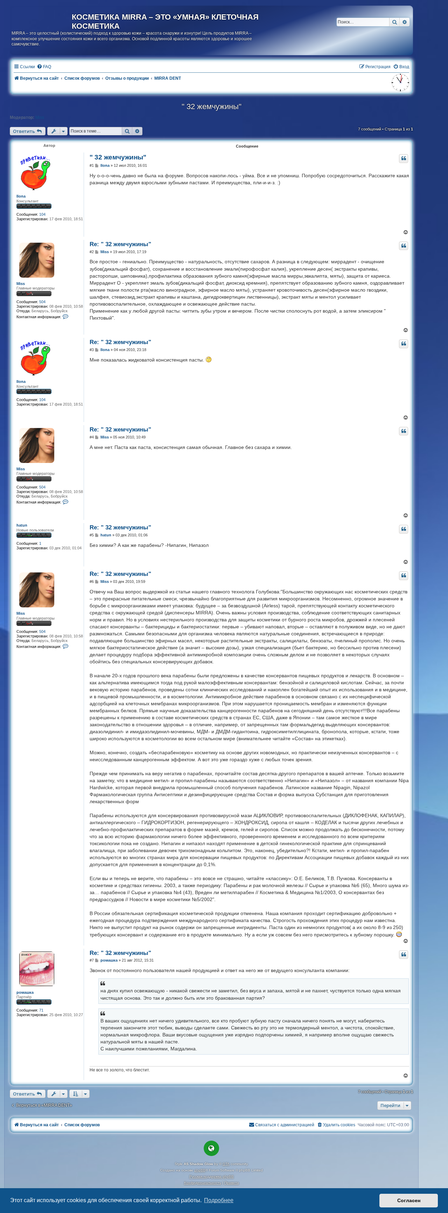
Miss (39, 117)
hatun (21, 525)
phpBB (199, 1170)
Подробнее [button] (218, 1200)
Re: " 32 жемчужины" (120, 244)
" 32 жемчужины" (211, 106)
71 (41, 1010)
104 (42, 214)
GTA (226, 1164)
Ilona (21, 196)
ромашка (25, 992)
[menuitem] (44, 67)
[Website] (211, 1148)
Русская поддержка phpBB (211, 1176)
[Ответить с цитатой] (403, 158)
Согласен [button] (408, 1200)
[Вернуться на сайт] (42, 18)
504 (42, 302)
